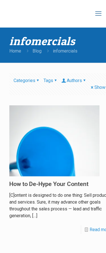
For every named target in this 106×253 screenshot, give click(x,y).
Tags (48, 80)
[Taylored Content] (56, 13)
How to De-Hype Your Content (48, 184)
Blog (37, 51)
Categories (24, 80)
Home (15, 51)
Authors (74, 80)
